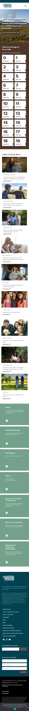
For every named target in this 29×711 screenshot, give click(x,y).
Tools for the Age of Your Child (10, 612)
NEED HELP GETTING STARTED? (10, 52)
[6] (13, 88)
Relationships (7, 227)
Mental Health (7, 338)
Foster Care (6, 310)
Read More (6, 181)
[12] (13, 116)
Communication (8, 201)
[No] (27, 707)
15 (18, 122)
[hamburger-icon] (25, 6)
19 (18, 141)
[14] (13, 125)
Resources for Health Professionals (12, 630)
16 (5, 131)
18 (5, 141)
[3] (26, 70)
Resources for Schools (8, 628)
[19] (26, 144)
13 (18, 113)
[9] (26, 97)
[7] (26, 88)
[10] (13, 107)
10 (5, 103)
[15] (26, 125)
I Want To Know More (8, 614)
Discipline (6, 283)
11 (17, 103)
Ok (14, 709)
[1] (26, 61)
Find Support (6, 617)
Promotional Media (7, 625)
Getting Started (7, 609)
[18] (13, 144)
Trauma (5, 392)
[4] (13, 79)
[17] (26, 135)
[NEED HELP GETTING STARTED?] (19, 52)
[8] (13, 97)
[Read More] (10, 181)
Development (7, 255)
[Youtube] (10, 639)
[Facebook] (4, 639)
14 (5, 122)
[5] (26, 79)
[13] (26, 116)
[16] (13, 135)
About (4, 622)
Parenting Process (9, 175)
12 (5, 113)
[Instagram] (7, 639)
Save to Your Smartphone (9, 636)
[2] (13, 70)
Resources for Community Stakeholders (13, 633)
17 (18, 131)
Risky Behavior (7, 365)
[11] (26, 107)
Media (4, 620)
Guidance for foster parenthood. (11, 312)
